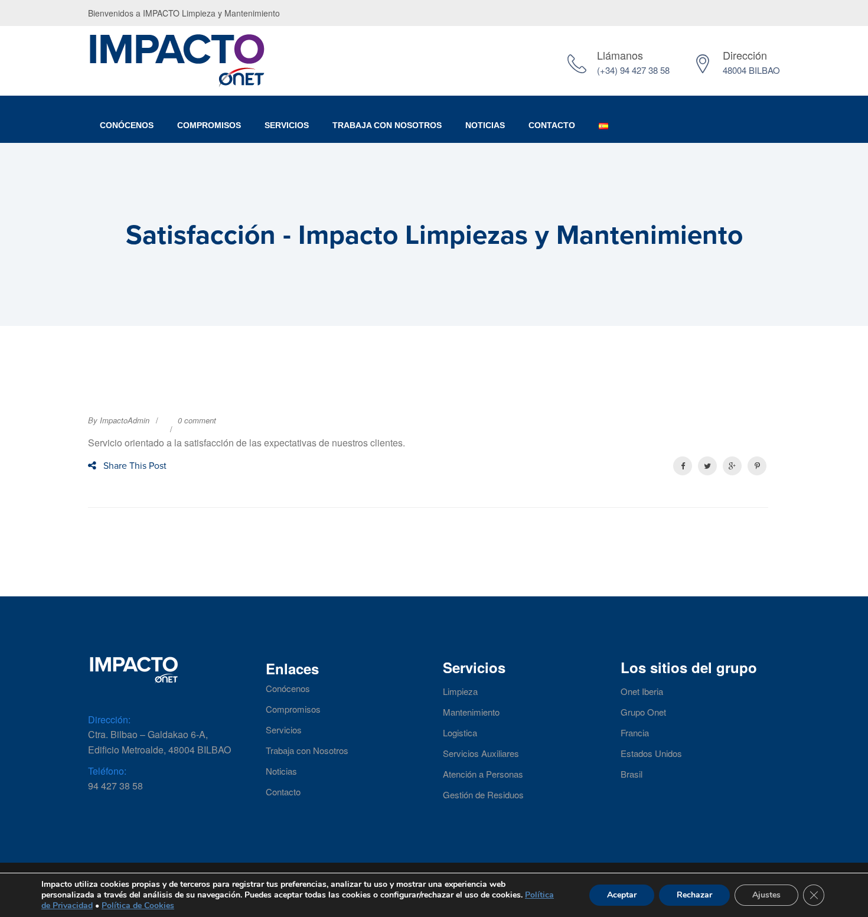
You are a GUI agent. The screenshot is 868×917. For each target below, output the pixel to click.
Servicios (287, 125)
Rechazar (694, 894)
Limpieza (460, 691)
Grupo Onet (643, 712)
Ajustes (766, 894)
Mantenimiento (471, 712)
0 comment (197, 420)
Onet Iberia (642, 691)
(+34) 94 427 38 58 (633, 70)
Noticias (485, 125)
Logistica (460, 733)
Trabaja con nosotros (387, 125)
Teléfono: (107, 771)
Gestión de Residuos (483, 795)
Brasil (631, 774)
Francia (635, 733)
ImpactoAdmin (124, 420)
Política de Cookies (138, 905)
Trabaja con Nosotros (307, 750)
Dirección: (109, 719)
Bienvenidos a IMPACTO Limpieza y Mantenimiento (184, 13)
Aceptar (622, 894)
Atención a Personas (483, 774)
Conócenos (127, 125)
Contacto (551, 125)
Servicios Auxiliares (481, 753)
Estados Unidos (651, 753)
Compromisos (209, 125)
